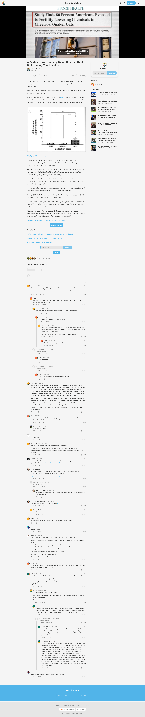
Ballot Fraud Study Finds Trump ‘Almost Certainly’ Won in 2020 (50, 234)
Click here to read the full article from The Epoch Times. (47, 220)
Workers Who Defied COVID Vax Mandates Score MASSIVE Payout (107, 93)
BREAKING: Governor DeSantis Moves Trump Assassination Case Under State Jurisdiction (107, 108)
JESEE (62, 97)
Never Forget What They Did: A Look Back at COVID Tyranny (107, 124)
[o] (93, 94)
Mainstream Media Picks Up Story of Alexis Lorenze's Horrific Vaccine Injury (108, 101)
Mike (32, 416)
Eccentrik (33, 458)
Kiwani (33, 672)
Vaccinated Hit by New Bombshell (39, 242)
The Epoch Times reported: (37, 156)
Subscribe (131, 3)
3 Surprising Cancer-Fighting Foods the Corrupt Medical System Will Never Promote (107, 139)
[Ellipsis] (84, 285)
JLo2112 (33, 285)
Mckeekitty (34, 443)
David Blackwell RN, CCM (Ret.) (40, 527)
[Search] (120, 3)
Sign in (140, 3)
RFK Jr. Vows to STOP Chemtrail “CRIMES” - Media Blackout (107, 147)
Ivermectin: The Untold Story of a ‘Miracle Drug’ (44, 238)
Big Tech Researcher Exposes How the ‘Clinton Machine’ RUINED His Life (107, 116)
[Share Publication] (124, 3)
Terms (77, 705)
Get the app (80, 709)
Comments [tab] (31, 270)
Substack (64, 713)
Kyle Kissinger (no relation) (38, 501)
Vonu (34, 298)
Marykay (35, 426)
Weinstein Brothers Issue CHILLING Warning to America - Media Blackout (107, 131)
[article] (104, 94)
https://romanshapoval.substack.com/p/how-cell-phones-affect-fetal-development (54, 476)
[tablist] (34, 270)
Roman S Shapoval (36, 469)
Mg (32, 518)
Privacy (72, 705)
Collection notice (84, 705)
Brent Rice (34, 383)
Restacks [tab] (38, 270)
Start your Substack (68, 709)
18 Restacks (47, 258)
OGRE (32, 535)
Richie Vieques (35, 573)
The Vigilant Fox (35, 68)
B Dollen (33, 435)
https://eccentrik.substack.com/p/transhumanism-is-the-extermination (61, 463)
